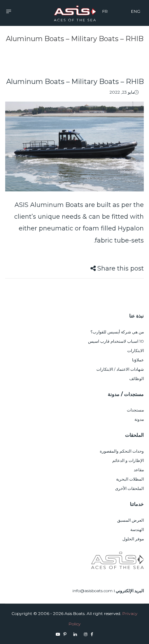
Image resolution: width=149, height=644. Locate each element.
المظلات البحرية (130, 479)
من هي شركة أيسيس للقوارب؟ (117, 331)
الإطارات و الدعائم (128, 460)
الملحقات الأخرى (129, 488)
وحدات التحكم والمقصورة (122, 451)
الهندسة (137, 529)
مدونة (139, 419)
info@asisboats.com (92, 590)
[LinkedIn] (75, 634)
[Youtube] (58, 634)
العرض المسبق (130, 520)
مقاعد (139, 469)
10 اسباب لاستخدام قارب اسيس (116, 341)
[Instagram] (85, 634)
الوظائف (136, 378)
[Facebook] (92, 634)
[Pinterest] (65, 634)
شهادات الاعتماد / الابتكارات (120, 369)
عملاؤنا (138, 359)
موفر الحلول (133, 538)
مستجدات (135, 410)
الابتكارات (135, 350)
